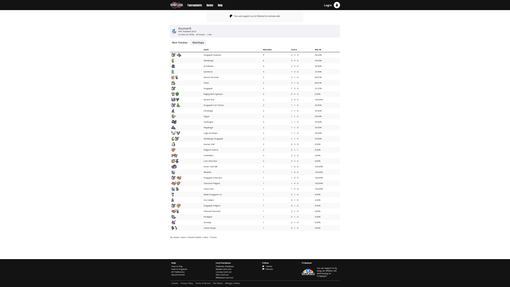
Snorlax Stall (209, 144)
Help (220, 5)
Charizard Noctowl (212, 211)
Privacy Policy (186, 283)
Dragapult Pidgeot (212, 205)
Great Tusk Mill (210, 166)
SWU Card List (222, 274)
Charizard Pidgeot (212, 183)
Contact (174, 283)
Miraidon (207, 172)
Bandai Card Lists (223, 269)
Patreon (269, 269)
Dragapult (208, 88)
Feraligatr (208, 216)
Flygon (207, 116)
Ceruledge (208, 110)
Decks (210, 5)
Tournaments (194, 5)
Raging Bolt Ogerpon (213, 94)
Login (328, 5)
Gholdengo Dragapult (213, 138)
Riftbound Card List (224, 277)
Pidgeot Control (211, 149)
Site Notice (218, 283)
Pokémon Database (225, 266)
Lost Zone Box (210, 161)
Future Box (209, 188)
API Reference (178, 272)
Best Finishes (180, 42)
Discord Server (178, 274)
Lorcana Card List (223, 272)
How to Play (177, 266)
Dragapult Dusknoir (212, 55)
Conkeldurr (208, 155)
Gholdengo (209, 60)
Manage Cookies (232, 283)
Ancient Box (209, 99)
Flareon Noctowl (211, 77)
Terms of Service (203, 283)
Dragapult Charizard (213, 177)
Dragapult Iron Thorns (214, 105)
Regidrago (208, 127)
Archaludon (209, 66)
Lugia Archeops (211, 133)
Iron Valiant (209, 200)
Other (206, 82)
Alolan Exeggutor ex (213, 194)
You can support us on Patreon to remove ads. (257, 16)
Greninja (207, 222)
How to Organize (179, 269)
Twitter (268, 266)
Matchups (198, 42)
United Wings (210, 228)
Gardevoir (208, 71)
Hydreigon (208, 122)
